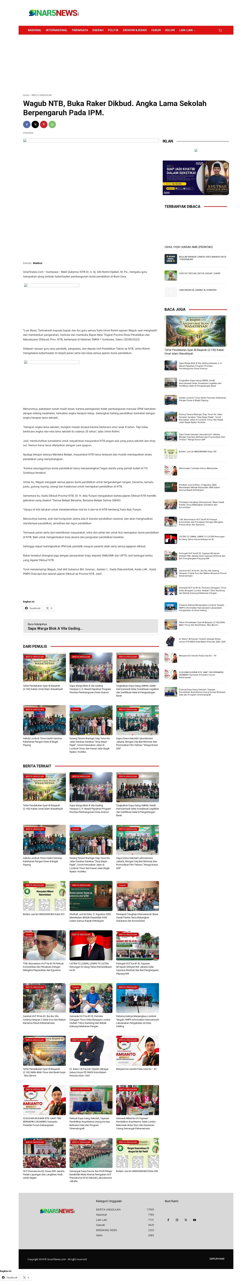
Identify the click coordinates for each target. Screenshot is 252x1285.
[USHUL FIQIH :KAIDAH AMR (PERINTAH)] (196, 228)
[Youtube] (194, 1220)
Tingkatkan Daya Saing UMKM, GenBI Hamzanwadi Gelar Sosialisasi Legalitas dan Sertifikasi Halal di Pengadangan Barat (200, 383)
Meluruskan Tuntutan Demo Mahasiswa (198, 468)
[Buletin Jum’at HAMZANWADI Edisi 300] (137, 1153)
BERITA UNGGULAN (42, 95)
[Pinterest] (43, 124)
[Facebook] (26, 124)
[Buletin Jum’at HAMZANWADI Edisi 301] (44, 896)
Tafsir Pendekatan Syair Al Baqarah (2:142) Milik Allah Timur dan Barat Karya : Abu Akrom (44, 1072)
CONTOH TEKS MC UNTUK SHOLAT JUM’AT (199, 273)
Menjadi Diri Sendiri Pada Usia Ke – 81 (136, 1069)
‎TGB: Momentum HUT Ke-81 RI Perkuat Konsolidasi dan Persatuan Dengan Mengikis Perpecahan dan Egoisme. (43, 967)
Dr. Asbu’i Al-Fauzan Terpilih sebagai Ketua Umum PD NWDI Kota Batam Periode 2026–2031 (89, 1072)
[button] (220, 30)
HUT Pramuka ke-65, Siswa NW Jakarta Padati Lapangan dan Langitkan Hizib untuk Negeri (43, 1174)
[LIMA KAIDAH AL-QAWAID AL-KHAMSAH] (171, 292)
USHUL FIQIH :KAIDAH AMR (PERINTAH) (189, 247)
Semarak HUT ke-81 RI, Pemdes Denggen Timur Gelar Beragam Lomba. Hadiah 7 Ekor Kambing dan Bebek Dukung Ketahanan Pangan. (202, 590)
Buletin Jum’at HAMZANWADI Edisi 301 (44, 914)
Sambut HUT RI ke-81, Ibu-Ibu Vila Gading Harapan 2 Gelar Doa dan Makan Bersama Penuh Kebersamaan (44, 1019)
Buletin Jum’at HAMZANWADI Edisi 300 (137, 1171)
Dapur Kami (217, 1258)
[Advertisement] (156, 13)
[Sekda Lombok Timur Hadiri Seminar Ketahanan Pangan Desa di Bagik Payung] (44, 720)
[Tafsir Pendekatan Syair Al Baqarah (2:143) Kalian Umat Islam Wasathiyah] (44, 668)
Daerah (75, 709)
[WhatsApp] (52, 124)
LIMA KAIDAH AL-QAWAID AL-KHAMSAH (198, 290)
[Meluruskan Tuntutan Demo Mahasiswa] (171, 470)
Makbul (37, 263)
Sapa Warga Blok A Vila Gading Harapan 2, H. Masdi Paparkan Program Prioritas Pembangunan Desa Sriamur (90, 689)
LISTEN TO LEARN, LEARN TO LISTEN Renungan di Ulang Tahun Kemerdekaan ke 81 (91, 967)
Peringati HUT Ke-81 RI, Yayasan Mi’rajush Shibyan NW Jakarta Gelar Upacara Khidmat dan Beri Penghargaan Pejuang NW (202, 556)
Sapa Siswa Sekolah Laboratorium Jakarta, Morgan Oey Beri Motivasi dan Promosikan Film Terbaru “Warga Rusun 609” (202, 437)
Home (26, 95)
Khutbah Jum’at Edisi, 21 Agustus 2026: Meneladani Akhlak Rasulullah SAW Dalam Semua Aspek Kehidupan (90, 917)
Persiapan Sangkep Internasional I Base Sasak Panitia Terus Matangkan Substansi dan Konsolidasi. (137, 917)
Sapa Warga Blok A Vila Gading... (55, 628)
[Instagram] (177, 1220)
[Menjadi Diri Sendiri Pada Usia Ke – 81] (137, 1051)
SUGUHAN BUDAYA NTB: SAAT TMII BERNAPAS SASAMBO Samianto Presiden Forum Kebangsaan (42, 1121)
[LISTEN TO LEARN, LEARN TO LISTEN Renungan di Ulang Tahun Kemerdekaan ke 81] (91, 945)
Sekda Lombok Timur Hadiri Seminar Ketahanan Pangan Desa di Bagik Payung (42, 741)
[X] (35, 124)
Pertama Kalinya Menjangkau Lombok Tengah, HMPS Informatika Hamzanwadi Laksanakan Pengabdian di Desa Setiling (202, 608)
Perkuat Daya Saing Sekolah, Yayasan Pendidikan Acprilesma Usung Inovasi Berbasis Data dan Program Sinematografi (202, 692)
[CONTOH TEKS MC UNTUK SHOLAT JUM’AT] (171, 276)
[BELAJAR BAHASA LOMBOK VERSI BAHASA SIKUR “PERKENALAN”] (171, 259)
